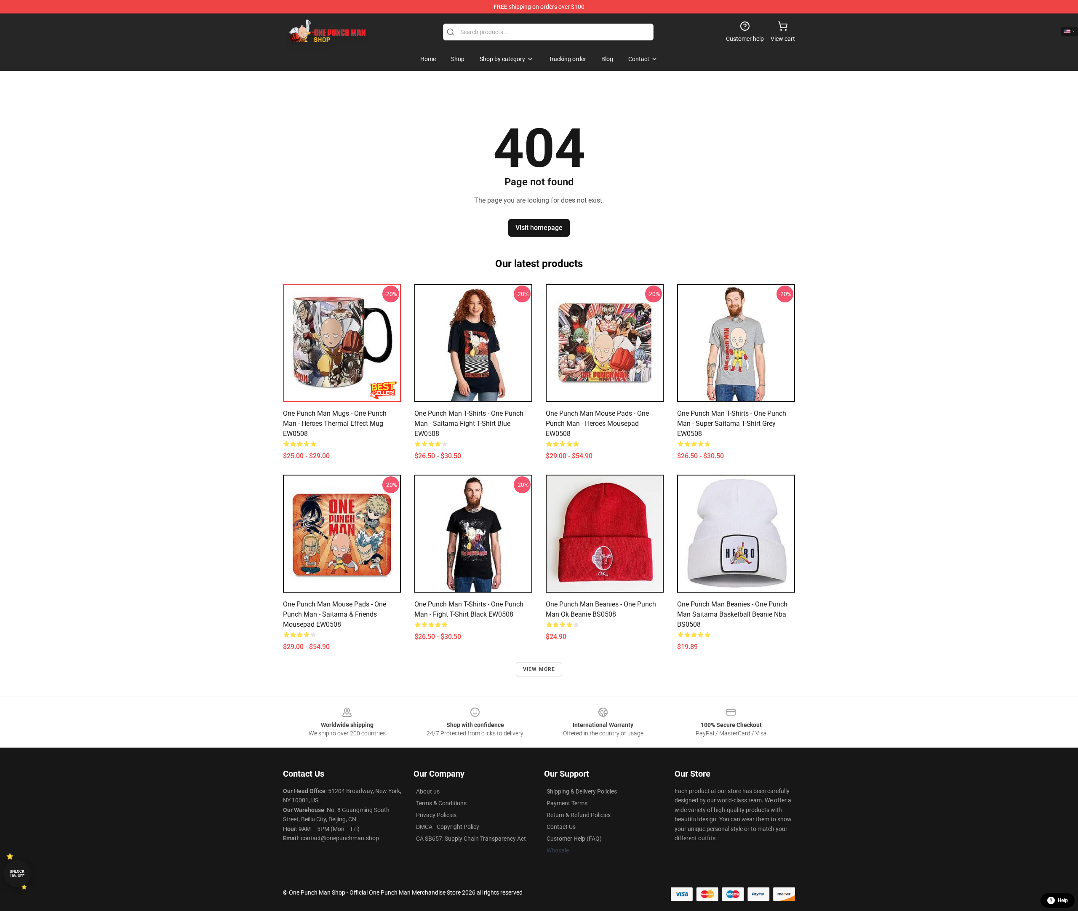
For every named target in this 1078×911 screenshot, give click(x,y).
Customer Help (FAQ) (574, 838)
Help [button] (1063, 900)
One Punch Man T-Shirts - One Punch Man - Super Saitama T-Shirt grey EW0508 (731, 423)
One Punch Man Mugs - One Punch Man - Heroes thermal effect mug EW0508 (335, 423)
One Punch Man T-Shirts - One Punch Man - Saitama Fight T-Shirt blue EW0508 (468, 423)
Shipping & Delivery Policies (582, 791)
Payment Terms (567, 803)
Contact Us (561, 826)
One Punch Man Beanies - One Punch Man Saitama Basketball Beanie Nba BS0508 (732, 614)
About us (428, 791)
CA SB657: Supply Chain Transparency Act (471, 838)
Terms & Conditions (441, 803)
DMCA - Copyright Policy (447, 826)
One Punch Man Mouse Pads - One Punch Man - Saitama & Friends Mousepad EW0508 (334, 614)
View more (539, 669)
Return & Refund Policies (579, 815)
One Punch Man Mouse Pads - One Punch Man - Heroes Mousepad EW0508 (597, 423)
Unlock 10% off (17, 873)
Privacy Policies (436, 815)
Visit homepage (539, 228)
